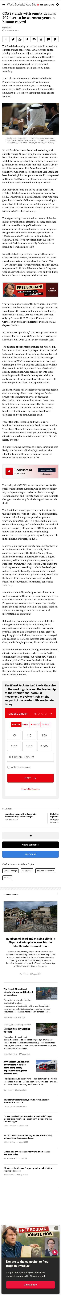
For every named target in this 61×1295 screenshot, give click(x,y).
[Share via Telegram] (27, 39)
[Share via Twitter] (13, 39)
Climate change (10, 870)
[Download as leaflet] (41, 39)
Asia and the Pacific (45, 870)
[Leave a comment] (48, 39)
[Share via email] (34, 39)
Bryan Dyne (6, 27)
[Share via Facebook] (6, 39)
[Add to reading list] (55, 39)
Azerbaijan (27, 870)
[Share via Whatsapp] (20, 39)
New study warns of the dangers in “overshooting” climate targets (20, 815)
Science (7, 878)
